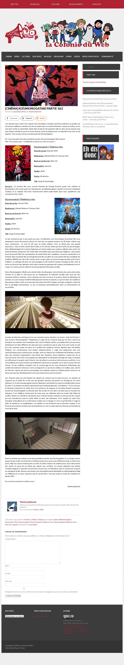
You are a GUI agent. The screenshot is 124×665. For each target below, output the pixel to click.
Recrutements (76, 4)
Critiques (40, 519)
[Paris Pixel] (106, 159)
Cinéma (34, 519)
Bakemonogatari (65, 519)
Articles (27, 519)
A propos (96, 4)
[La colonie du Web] (59, 47)
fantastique (9, 522)
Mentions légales (40, 616)
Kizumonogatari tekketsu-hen (65, 522)
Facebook (34, 4)
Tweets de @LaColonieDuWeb (94, 82)
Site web (8, 581)
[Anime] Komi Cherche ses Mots (104, 99)
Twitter (14, 4)
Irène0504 (87, 124)
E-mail (8, 573)
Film (16, 522)
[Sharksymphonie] (12, 511)
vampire (15, 525)
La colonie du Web (26, 645)
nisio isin (8, 525)
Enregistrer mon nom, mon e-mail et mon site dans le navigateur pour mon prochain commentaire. (41, 592)
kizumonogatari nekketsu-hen (42, 522)
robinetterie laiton (89, 103)
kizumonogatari (24, 522)
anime (56, 519)
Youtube (55, 4)
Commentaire (11, 539)
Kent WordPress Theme (15, 648)
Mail (41, 510)
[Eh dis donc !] (90, 159)
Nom (7, 566)
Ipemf (85, 110)
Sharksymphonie (35, 112)
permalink (33, 525)
